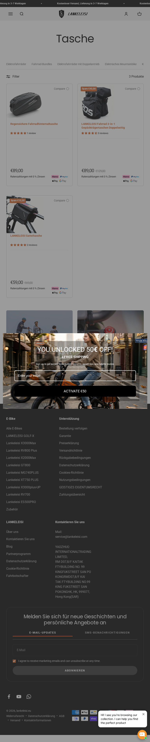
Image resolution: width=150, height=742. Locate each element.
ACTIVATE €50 (75, 391)
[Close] (142, 338)
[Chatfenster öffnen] (142, 734)
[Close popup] (143, 714)
